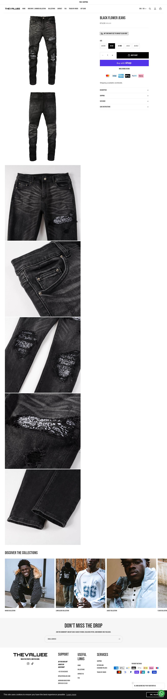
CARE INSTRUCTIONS (105, 107)
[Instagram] (28, 663)
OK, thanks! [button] (155, 695)
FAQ (79, 678)
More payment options (124, 68)
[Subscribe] (119, 639)
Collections (81, 669)
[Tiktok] (32, 663)
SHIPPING (102, 96)
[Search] (150, 8)
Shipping (99, 661)
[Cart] (160, 8)
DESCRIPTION (103, 90)
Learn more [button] (71, 695)
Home (79, 665)
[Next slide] (159, 585)
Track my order (101, 672)
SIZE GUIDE (102, 101)
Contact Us (81, 674)
